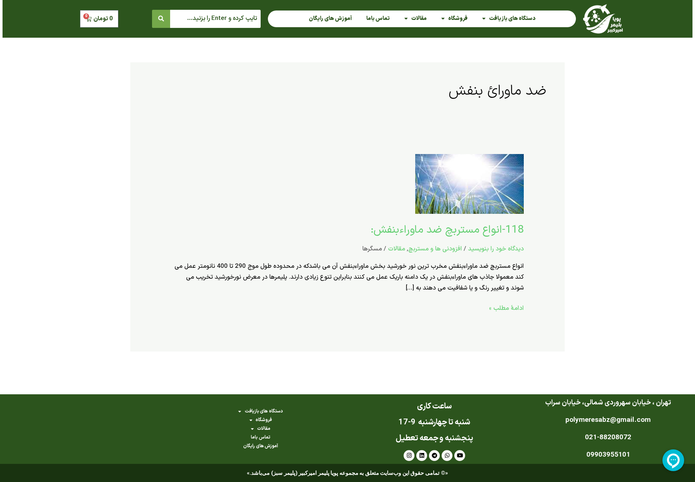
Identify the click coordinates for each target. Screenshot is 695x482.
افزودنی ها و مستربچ (435, 249)
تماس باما (378, 18)
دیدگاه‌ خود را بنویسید (496, 249)
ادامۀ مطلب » (506, 308)
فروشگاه (458, 18)
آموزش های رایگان (330, 18)
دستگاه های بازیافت (512, 18)
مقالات (419, 18)
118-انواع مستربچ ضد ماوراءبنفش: (447, 230)
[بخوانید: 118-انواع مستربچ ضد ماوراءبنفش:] (469, 183)
